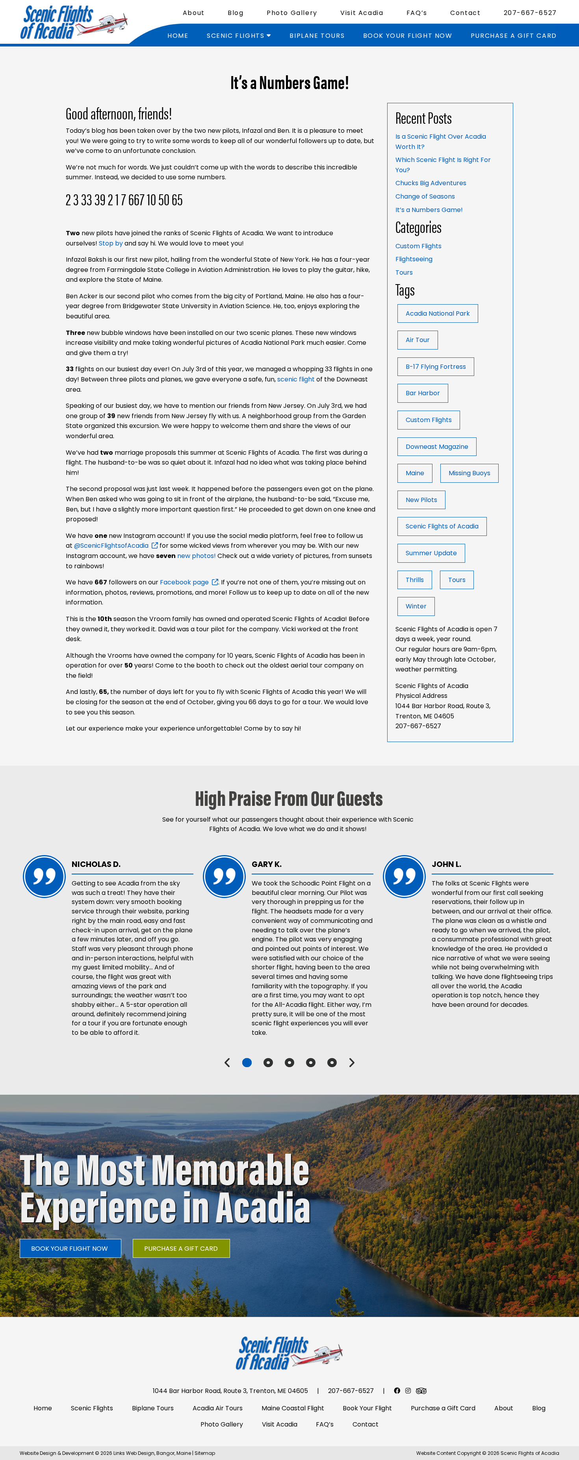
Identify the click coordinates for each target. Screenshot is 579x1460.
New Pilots (421, 499)
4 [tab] (310, 1063)
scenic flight (296, 379)
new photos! (196, 555)
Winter (416, 606)
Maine (415, 473)
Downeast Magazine (437, 446)
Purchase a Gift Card (514, 35)
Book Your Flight (367, 1408)
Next (351, 1062)
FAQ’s (416, 12)
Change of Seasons (425, 196)
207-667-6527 (530, 12)
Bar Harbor (423, 393)
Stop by (111, 243)
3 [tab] (289, 1063)
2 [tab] (268, 1063)
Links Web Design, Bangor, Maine (152, 1453)
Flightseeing (413, 259)
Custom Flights (418, 246)
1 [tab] (247, 1063)
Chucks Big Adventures (430, 183)
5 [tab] (332, 1063)
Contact (465, 12)
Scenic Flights (235, 35)
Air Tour (418, 339)
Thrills (415, 579)
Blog (235, 12)
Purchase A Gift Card (181, 1248)
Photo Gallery (292, 12)
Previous (227, 1062)
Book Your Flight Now (408, 35)
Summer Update (431, 553)
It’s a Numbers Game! (429, 209)
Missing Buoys (469, 473)
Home (177, 35)
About (194, 12)
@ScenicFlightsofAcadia (111, 545)
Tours (404, 272)
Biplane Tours (317, 35)
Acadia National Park (438, 313)
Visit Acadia (361, 12)
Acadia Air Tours (218, 1408)
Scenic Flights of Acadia (442, 526)
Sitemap (205, 1453)
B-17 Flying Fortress (436, 366)
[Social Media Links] (397, 1390)
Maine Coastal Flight (293, 1408)
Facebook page (184, 582)
